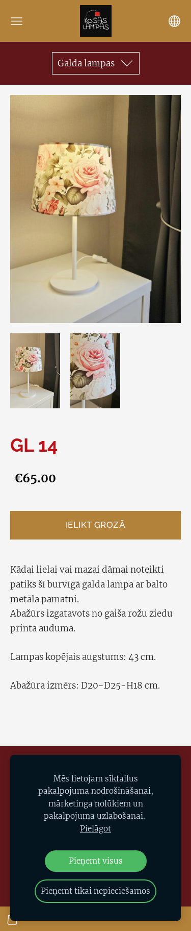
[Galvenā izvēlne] (17, 21)
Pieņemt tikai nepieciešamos (95, 891)
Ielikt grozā (95, 525)
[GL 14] (35, 370)
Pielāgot (95, 829)
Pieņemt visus (96, 861)
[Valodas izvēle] (174, 21)
